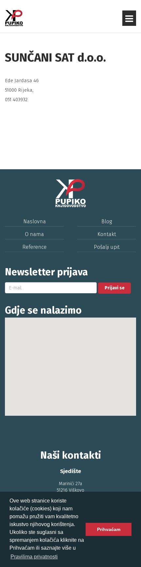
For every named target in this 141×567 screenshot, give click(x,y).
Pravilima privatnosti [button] (34, 556)
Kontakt (106, 234)
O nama (34, 234)
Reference (34, 247)
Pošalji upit (107, 247)
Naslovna (34, 221)
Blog (106, 221)
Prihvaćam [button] (108, 529)
